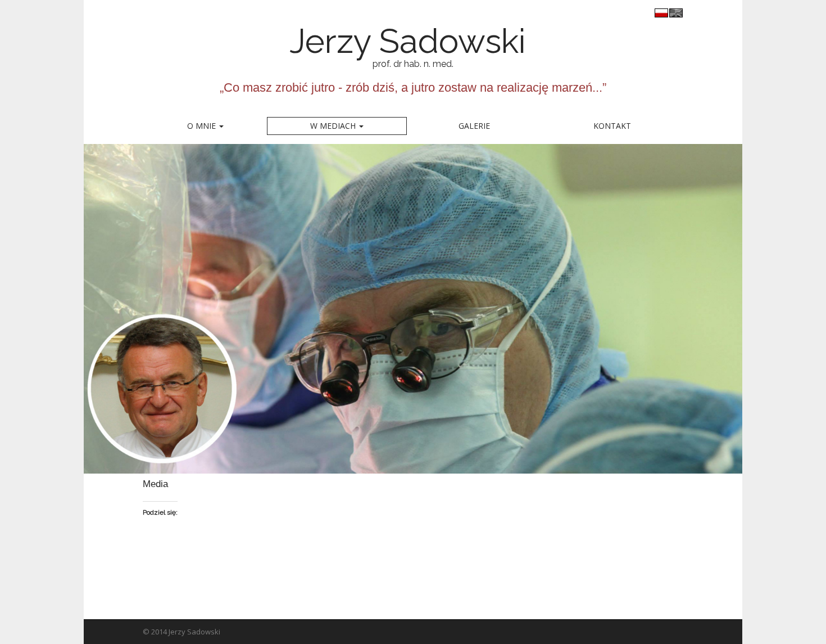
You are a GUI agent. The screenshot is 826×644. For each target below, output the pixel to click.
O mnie (202, 125)
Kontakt (612, 125)
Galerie (474, 125)
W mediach (334, 125)
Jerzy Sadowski (387, 41)
